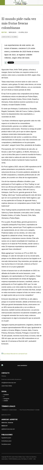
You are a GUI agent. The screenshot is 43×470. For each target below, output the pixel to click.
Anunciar (10, 422)
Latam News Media (7, 386)
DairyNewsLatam (6, 444)
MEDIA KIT (5, 425)
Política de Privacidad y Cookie (30, 410)
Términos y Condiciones (9, 410)
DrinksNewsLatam (7, 441)
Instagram (6, 398)
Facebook (6, 394)
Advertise (4, 422)
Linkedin (6, 400)
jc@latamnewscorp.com (8, 429)
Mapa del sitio (6, 415)
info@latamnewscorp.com (9, 382)
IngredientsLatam (6, 438)
